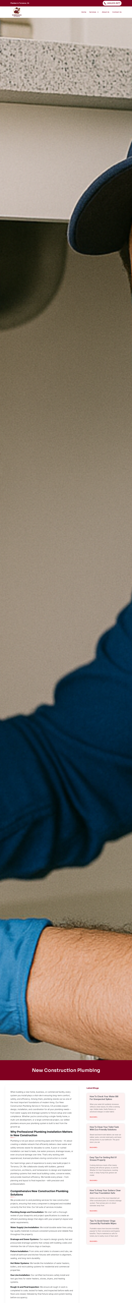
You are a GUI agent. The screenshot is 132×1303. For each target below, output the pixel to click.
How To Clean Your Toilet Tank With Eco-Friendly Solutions (104, 1128)
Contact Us (116, 12)
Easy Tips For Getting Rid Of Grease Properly (103, 1158)
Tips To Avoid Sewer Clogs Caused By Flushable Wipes (103, 1222)
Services (92, 12)
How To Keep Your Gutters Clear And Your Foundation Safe (105, 1191)
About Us (105, 12)
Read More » (94, 1117)
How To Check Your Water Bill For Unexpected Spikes (104, 1097)
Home (83, 12)
